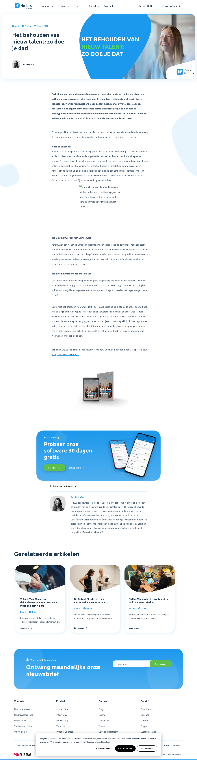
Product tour (62, 709)
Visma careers (174, 754)
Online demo (75, 468)
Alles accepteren (125, 748)
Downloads (104, 720)
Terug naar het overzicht (65, 486)
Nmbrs (15, 26)
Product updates (64, 732)
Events (101, 715)
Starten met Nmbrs (24, 726)
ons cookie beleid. (102, 742)
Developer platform (108, 732)
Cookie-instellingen (104, 748)
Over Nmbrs (147, 709)
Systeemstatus (148, 732)
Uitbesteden (20, 720)
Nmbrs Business (22, 709)
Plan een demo (169, 6)
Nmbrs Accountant (23, 715)
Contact (145, 715)
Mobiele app (62, 720)
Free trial (53, 467)
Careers (144, 720)
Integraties (61, 715)
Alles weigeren (147, 748)
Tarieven (60, 726)
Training (102, 726)
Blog (100, 709)
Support (145, 726)
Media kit (176, 745)
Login (142, 6)
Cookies (166, 745)
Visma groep (160, 754)
